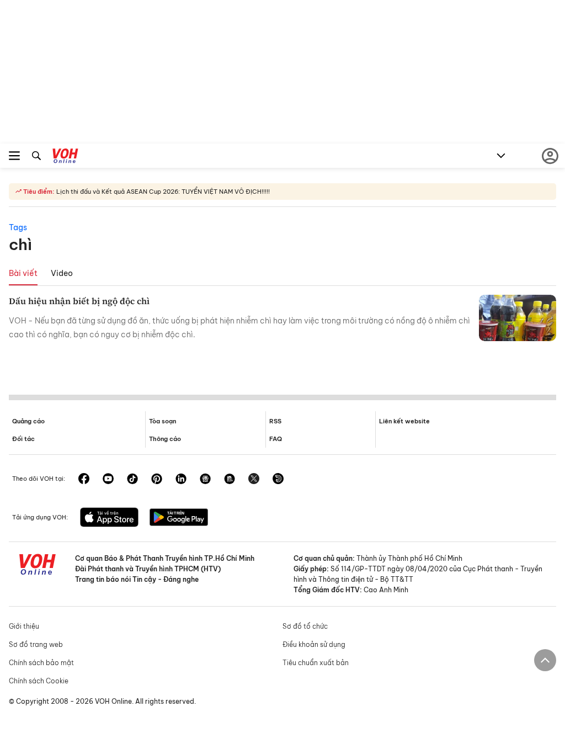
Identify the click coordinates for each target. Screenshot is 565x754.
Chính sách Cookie (38, 681)
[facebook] (84, 480)
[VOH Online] (65, 157)
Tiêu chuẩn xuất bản (315, 663)
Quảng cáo (28, 421)
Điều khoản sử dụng (313, 644)
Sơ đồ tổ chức (305, 626)
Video (62, 273)
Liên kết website (404, 421)
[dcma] (229, 480)
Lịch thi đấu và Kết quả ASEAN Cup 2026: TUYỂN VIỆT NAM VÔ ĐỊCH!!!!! (162, 191)
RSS (275, 421)
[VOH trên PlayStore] (179, 518)
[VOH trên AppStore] (109, 518)
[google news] (205, 480)
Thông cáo (165, 439)
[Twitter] (254, 480)
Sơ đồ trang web (36, 644)
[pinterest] (157, 480)
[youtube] (108, 480)
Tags (18, 227)
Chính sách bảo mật (41, 663)
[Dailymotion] (278, 480)
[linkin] (181, 480)
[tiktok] (132, 480)
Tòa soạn (162, 421)
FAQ (275, 439)
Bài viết (23, 273)
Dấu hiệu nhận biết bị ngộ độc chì (79, 301)
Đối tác (23, 439)
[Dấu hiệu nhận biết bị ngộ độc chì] (517, 318)
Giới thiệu (24, 626)
